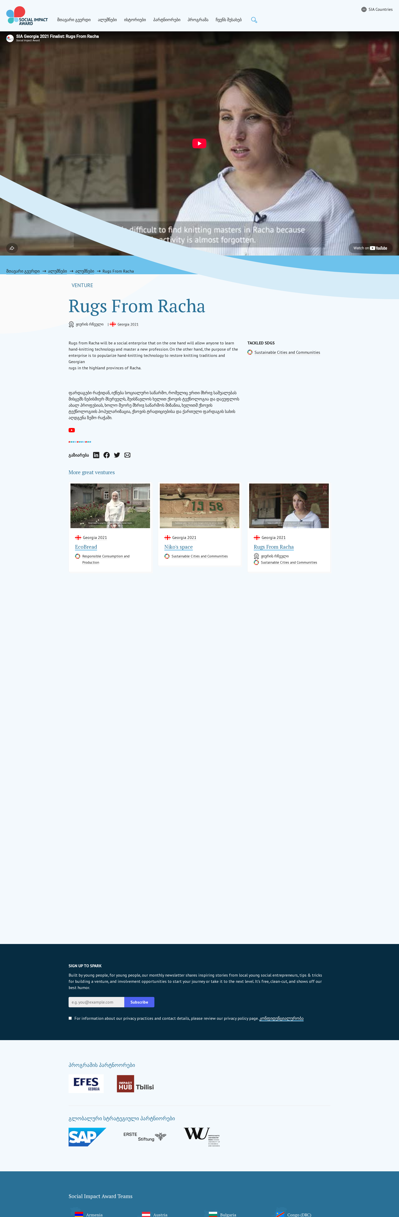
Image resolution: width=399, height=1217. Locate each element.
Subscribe (139, 1002)
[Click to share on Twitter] (117, 455)
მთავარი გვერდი (74, 19)
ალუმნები (107, 19)
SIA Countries (381, 9)
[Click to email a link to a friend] (127, 455)
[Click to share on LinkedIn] (96, 455)
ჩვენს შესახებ (229, 19)
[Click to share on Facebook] (106, 455)
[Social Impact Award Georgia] (27, 15)
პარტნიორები (166, 19)
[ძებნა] (254, 20)
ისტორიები (135, 19)
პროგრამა (198, 19)
